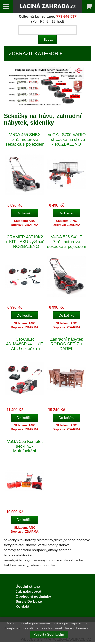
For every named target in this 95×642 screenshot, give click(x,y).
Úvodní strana (28, 586)
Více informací (76, 628)
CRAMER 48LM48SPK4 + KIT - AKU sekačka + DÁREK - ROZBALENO (24, 349)
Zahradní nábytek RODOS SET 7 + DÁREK (66, 344)
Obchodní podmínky (33, 596)
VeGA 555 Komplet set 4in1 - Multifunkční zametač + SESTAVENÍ (25, 451)
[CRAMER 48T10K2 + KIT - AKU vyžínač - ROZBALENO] (24, 276)
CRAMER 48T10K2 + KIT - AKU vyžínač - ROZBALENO (24, 242)
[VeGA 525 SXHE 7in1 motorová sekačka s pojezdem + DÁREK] (66, 276)
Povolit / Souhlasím (48, 634)
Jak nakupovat (28, 591)
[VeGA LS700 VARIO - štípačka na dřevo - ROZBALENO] (66, 174)
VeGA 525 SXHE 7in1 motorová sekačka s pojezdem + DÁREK (66, 244)
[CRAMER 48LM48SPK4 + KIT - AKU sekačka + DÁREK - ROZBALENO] (24, 379)
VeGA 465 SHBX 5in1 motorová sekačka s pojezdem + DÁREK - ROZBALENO (24, 144)
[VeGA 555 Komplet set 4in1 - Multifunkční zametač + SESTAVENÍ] (24, 481)
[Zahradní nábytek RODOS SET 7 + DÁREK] (66, 379)
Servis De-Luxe (29, 601)
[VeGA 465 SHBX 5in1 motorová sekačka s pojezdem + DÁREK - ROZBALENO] (24, 174)
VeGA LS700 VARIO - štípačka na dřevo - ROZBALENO (67, 139)
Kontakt (22, 606)
